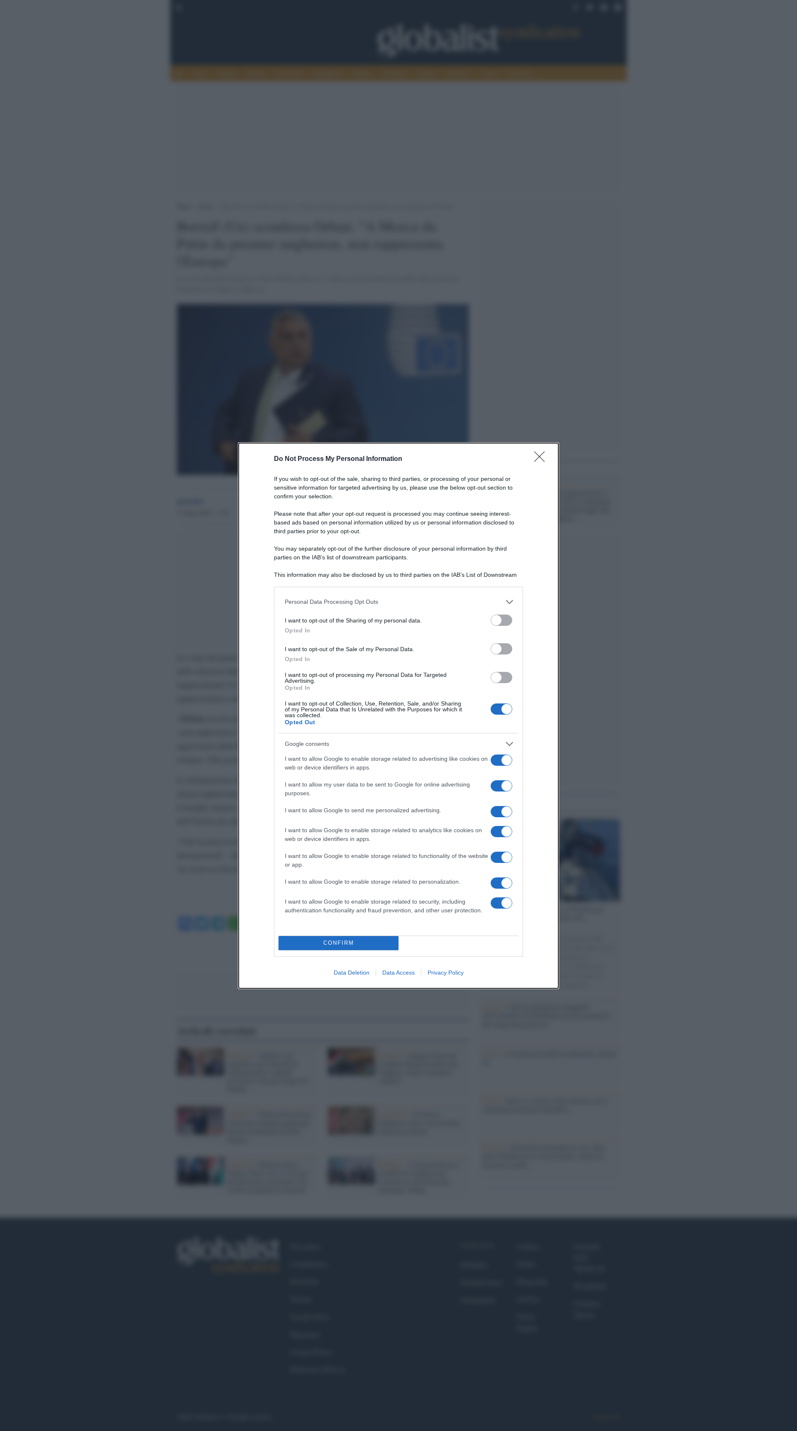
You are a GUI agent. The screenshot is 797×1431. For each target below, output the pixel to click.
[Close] (542, 459)
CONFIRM (338, 943)
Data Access (398, 972)
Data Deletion (351, 972)
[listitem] (398, 602)
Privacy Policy (446, 972)
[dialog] (398, 715)
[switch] (501, 620)
